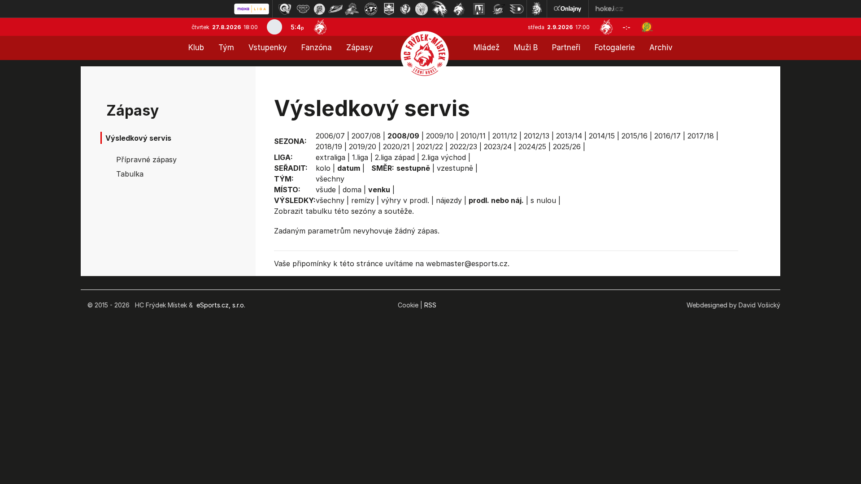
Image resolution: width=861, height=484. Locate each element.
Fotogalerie (615, 47)
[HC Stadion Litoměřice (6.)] (371, 9)
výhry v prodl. (405, 200)
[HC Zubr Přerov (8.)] (405, 9)
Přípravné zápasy (146, 159)
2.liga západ (395, 157)
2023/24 (498, 146)
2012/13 (536, 135)
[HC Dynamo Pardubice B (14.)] (517, 9)
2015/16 (635, 135)
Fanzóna (316, 47)
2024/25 (532, 146)
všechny (330, 178)
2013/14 (569, 135)
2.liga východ (444, 157)
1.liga (360, 157)
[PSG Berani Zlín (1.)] (284, 9)
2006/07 (330, 135)
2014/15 (602, 135)
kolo (323, 168)
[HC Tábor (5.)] (352, 9)
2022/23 (463, 146)
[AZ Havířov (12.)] (479, 9)
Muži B (526, 47)
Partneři (566, 47)
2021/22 (430, 146)
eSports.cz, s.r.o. (220, 305)
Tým (226, 47)
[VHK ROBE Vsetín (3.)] (319, 9)
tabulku (318, 211)
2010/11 (473, 135)
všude (326, 189)
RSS (430, 305)
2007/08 (366, 135)
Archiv (661, 47)
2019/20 (362, 146)
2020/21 (396, 146)
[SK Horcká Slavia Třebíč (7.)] (389, 9)
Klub (196, 47)
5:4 (297, 27)
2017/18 (700, 135)
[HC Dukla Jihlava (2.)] (303, 9)
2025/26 (567, 146)
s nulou (543, 200)
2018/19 (329, 146)
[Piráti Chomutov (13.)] (499, 9)
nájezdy (449, 200)
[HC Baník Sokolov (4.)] (335, 9)
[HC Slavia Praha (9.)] (421, 9)
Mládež (487, 47)
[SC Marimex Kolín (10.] (439, 9)
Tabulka (130, 173)
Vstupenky (267, 47)
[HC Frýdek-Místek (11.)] (459, 9)
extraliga (330, 157)
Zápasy (359, 47)
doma (352, 189)
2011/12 (504, 135)
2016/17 (667, 135)
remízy (362, 200)
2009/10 (440, 135)
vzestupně (455, 168)
